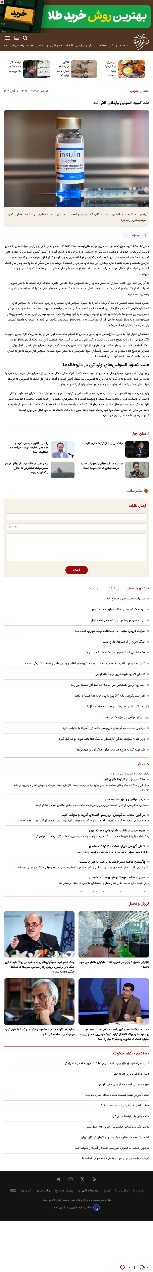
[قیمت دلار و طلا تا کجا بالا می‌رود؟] (36, 69)
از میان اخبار (140, 434)
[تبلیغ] (76, 16)
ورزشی (113, 45)
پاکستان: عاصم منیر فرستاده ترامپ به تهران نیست (112, 862)
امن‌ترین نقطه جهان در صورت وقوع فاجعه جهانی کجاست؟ (115, 1158)
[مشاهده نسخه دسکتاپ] (17, 38)
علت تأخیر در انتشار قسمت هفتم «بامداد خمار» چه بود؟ (117, 1095)
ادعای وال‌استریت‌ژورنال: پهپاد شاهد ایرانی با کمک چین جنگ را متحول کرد (106, 1063)
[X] (82, 1179)
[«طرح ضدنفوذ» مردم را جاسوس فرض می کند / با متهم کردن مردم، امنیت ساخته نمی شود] (39, 1001)
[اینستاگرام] (70, 1179)
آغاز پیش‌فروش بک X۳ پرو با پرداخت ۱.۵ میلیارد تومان (109, 696)
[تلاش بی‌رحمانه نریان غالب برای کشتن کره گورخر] (84, 69)
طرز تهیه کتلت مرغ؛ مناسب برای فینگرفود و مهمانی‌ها (110, 749)
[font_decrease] (126, 235)
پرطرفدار (112, 588)
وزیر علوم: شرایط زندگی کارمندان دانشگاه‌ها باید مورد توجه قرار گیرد (102, 739)
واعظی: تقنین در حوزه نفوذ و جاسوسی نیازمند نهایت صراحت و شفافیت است (29, 447)
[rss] (94, 1179)
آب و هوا (25, 1190)
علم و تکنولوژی (54, 45)
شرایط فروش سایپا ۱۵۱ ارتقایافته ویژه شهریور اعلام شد (110, 631)
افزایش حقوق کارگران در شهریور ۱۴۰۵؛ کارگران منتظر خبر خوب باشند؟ (113, 964)
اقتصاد (69, 45)
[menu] (7, 38)
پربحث (93, 588)
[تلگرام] (58, 1179)
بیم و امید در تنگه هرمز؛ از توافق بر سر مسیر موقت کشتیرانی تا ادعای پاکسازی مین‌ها (26, 468)
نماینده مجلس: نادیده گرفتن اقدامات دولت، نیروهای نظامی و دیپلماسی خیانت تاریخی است (85, 663)
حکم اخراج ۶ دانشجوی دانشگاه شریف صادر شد (114, 652)
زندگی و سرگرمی (85, 45)
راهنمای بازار (17, 45)
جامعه (4, 45)
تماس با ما (121, 1190)
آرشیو (107, 1190)
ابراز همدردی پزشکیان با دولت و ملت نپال (118, 620)
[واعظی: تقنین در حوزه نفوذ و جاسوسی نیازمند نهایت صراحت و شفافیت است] (63, 449)
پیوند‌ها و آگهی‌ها (89, 1190)
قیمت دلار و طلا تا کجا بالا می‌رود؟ (15, 66)
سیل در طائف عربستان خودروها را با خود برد (116, 877)
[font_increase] (145, 235)
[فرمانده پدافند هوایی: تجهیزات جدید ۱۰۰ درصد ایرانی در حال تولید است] (137, 470)
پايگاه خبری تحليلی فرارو (69, 1200)
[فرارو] (140, 42)
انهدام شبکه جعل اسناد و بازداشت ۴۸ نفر (118, 609)
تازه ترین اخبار (138, 588)
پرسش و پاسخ (64, 1190)
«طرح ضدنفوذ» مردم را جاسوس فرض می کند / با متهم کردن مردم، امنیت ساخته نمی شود (40, 1032)
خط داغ (143, 764)
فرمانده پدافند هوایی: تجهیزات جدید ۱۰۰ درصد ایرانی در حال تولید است (102, 466)
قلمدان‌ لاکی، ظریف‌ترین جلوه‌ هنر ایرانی (119, 674)
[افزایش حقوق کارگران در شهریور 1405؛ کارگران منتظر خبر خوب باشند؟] (113, 934)
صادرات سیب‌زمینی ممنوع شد (125, 598)
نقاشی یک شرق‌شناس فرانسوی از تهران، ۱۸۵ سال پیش (117, 1127)
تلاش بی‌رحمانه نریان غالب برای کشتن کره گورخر (62, 69)
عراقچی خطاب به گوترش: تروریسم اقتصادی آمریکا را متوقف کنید (103, 728)
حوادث (102, 45)
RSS (13, 1190)
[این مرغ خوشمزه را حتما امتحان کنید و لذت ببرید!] (131, 69)
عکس (39, 45)
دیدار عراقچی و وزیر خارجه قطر (123, 717)
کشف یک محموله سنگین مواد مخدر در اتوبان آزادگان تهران (115, 1137)
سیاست (124, 45)
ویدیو (30, 45)
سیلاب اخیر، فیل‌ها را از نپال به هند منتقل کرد (113, 706)
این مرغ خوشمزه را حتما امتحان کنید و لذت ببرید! (110, 69)
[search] (25, 38)
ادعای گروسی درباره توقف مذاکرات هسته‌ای (117, 846)
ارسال (76, 570)
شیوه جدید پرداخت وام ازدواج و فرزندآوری (117, 830)
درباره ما (138, 1190)
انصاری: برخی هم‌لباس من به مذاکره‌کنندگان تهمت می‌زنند (108, 685)
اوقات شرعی (43, 1190)
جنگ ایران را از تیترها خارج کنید (104, 443)
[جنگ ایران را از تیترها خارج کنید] (137, 449)
